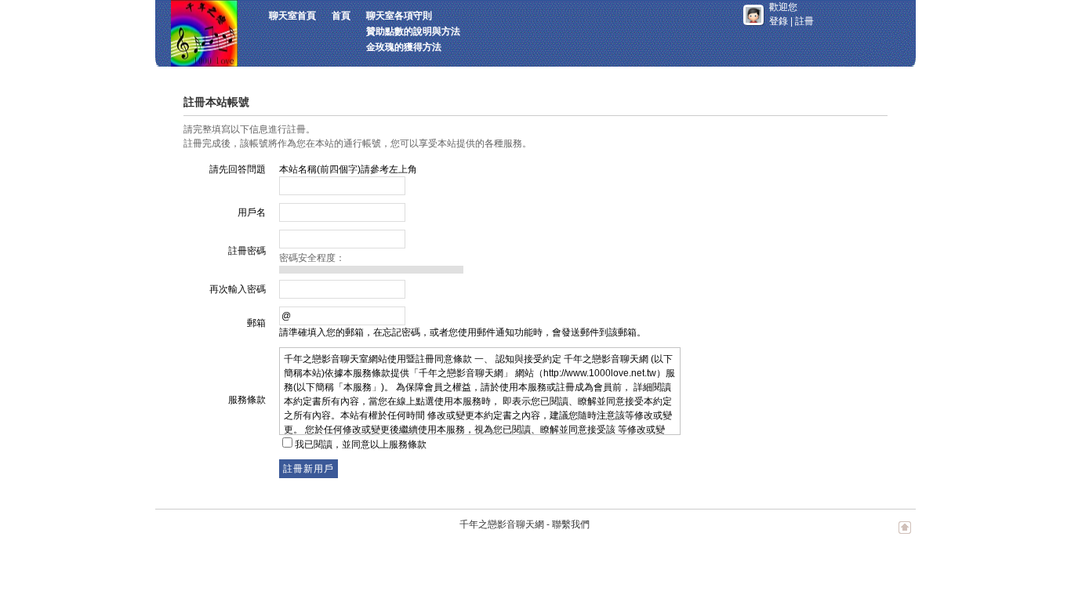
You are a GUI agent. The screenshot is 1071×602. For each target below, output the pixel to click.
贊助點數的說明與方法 (413, 31)
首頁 (341, 15)
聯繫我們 (571, 524)
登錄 (778, 21)
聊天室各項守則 (399, 15)
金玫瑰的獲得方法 (403, 47)
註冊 (804, 21)
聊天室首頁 (292, 15)
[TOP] (905, 535)
